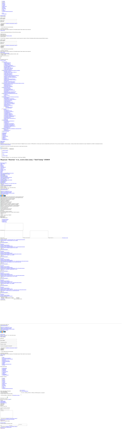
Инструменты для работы (6, 358)
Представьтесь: (50, 237)
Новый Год (4, 134)
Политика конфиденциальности (7, 11)
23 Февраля (4, 135)
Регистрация (4, 13)
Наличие (1, 180)
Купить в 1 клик (9, 191)
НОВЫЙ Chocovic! (5, 139)
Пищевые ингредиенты (6, 361)
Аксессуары (2, 178)
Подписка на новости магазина (5, 144)
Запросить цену (9, 427)
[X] (5, 195)
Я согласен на (9, 23)
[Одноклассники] (2, 195)
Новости (3, 7)
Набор (1, 174)
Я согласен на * (9, 418)
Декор (3, 357)
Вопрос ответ (4, 6)
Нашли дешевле (9, 192)
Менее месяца (4, 221)
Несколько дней (4, 220)
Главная (3, 1)
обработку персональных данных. (11, 23)
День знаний (4, 138)
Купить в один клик (11, 419)
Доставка (3, 4)
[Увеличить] (8, 183)
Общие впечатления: (26, 237)
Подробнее (2, 244)
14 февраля (4, 372)
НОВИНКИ (4, 133)
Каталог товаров (3, 60)
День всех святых (5, 136)
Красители (4, 359)
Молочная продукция (5, 360)
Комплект (2, 175)
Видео (1, 182)
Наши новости (2, 141)
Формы (3, 363)
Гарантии (3, 10)
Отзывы (3, 5)
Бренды (3, 3)
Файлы (1, 181)
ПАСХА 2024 (4, 132)
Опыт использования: (3, 217)
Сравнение (7, 252)
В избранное (2, 260)
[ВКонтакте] (1, 195)
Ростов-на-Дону (6, 53)
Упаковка (3, 362)
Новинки (3, 2)
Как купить (4, 8)
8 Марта (3, 137)
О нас (3, 9)
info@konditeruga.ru (3, 35)
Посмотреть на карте (16, 395)
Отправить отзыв (65, 237)
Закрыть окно (2, 30)
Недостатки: (2, 237)
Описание (2, 176)
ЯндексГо (2, 142)
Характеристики (3, 177)
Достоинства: (2, 230)
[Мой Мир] (3, 195)
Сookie (9, 399)
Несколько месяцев (5, 219)
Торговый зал (3, 298)
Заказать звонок (3, 15)
